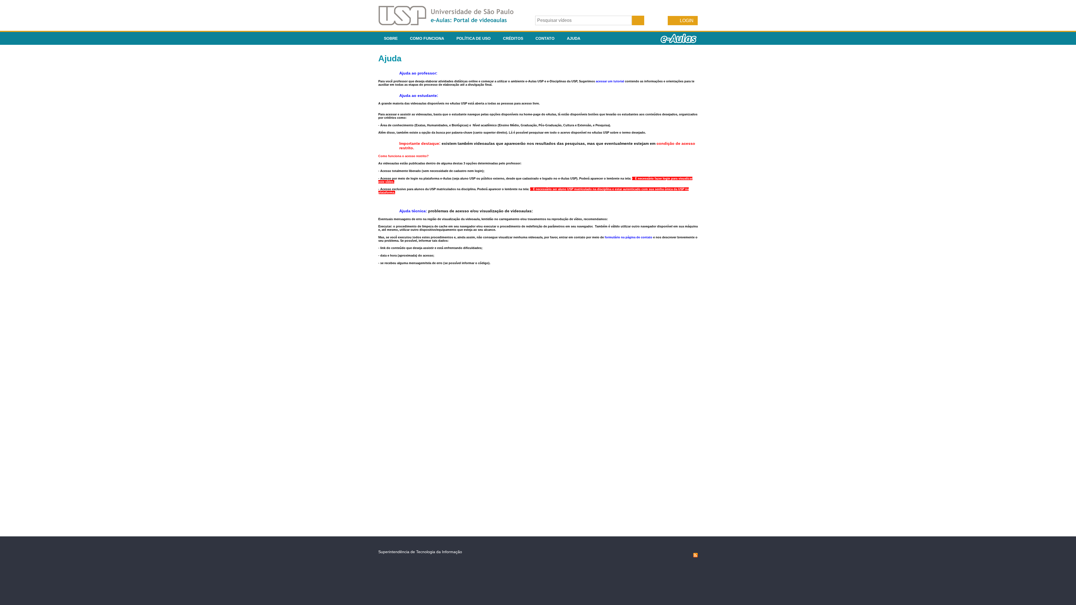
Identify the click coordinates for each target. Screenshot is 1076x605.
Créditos (513, 38)
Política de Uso (473, 38)
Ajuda (573, 38)
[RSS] (695, 556)
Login (687, 20)
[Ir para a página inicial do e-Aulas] (450, 23)
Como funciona (427, 38)
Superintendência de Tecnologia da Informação (420, 552)
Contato (545, 38)
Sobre (391, 38)
